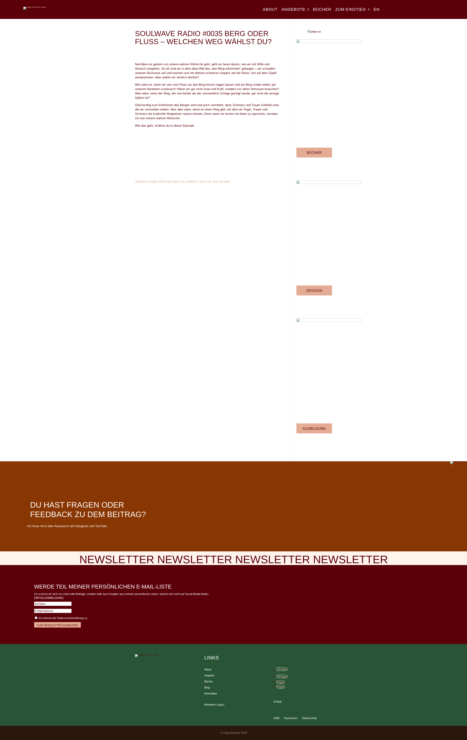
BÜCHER (314, 153)
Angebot (209, 675)
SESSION (314, 291)
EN (377, 10)
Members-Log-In (214, 704)
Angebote (293, 10)
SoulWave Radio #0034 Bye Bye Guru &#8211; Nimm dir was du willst (182, 181)
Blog (207, 687)
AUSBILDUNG (314, 429)
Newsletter (210, 693)
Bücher (322, 10)
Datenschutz (309, 718)
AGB (276, 718)
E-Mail (277, 701)
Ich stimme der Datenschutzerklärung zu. (63, 618)
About (270, 10)
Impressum (291, 718)
